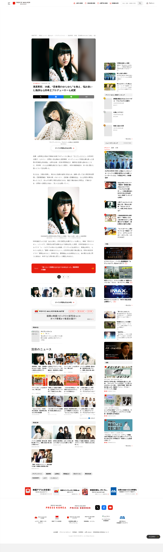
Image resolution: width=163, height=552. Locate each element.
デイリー (107, 148)
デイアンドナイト (80, 156)
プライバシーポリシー (65, 532)
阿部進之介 (66, 473)
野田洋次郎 (88, 473)
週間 (112, 148)
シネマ (45, 478)
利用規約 (74, 532)
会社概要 (55, 532)
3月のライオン (77, 473)
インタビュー (54, 478)
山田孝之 (57, 473)
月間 (116, 148)
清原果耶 (48, 473)
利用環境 (81, 532)
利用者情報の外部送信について (101, 532)
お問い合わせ (88, 532)
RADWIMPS (35, 478)
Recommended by (84, 418)
